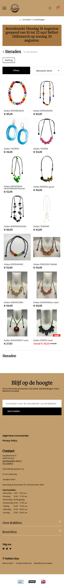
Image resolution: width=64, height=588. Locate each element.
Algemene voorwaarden (15, 435)
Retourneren (7, 563)
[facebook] (3, 549)
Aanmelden (13, 411)
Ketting (9, 60)
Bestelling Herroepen (43, 563)
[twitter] (10, 549)
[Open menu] (4, 8)
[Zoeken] (50, 8)
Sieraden (13, 52)
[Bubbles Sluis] (15, 8)
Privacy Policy (9, 440)
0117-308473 (7, 463)
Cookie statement (24, 563)
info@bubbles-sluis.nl (11, 461)
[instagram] (7, 549)
